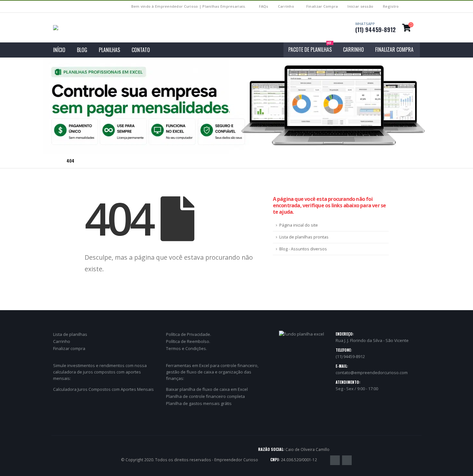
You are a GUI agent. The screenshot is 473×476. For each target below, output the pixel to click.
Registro (391, 6)
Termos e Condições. (186, 348)
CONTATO (141, 50)
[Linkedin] (416, 6)
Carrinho (286, 6)
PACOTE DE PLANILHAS (310, 47)
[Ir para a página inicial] (55, 160)
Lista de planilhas (70, 334)
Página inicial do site (298, 225)
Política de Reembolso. (188, 341)
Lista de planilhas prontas (304, 237)
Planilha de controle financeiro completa (205, 396)
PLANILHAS (109, 50)
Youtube (347, 460)
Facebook (335, 460)
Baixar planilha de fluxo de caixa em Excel (207, 389)
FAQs (263, 6)
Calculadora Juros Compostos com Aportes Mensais (103, 389)
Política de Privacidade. (188, 334)
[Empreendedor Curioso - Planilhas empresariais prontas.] (80, 27)
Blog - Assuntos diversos (303, 249)
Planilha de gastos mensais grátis (199, 403)
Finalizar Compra (322, 6)
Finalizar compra (69, 348)
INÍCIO (59, 50)
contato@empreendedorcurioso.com (372, 372)
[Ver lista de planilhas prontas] (236, 106)
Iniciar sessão (360, 6)
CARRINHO (353, 49)
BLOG (82, 50)
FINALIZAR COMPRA (394, 49)
